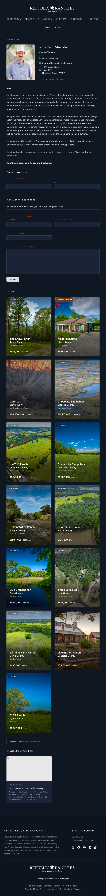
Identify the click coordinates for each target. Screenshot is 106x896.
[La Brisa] (28, 389)
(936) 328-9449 (50, 58)
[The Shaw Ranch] (28, 326)
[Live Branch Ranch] (77, 640)
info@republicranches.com (82, 840)
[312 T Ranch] (28, 703)
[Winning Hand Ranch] (28, 640)
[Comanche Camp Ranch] (77, 452)
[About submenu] (51, 19)
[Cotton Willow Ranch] (28, 515)
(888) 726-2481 (77, 837)
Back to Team (14, 39)
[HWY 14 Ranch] (28, 452)
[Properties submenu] (20, 19)
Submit (13, 279)
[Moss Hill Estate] (77, 326)
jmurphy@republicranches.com (57, 63)
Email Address (12, 219)
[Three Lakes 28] (77, 577)
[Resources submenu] (84, 19)
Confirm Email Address (63, 219)
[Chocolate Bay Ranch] (77, 389)
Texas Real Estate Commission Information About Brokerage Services (53, 889)
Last (55, 182)
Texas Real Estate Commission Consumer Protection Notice (53, 886)
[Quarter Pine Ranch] (77, 515)
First (8, 182)
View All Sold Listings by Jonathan (25, 742)
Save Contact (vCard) (52, 79)
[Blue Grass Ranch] (28, 577)
